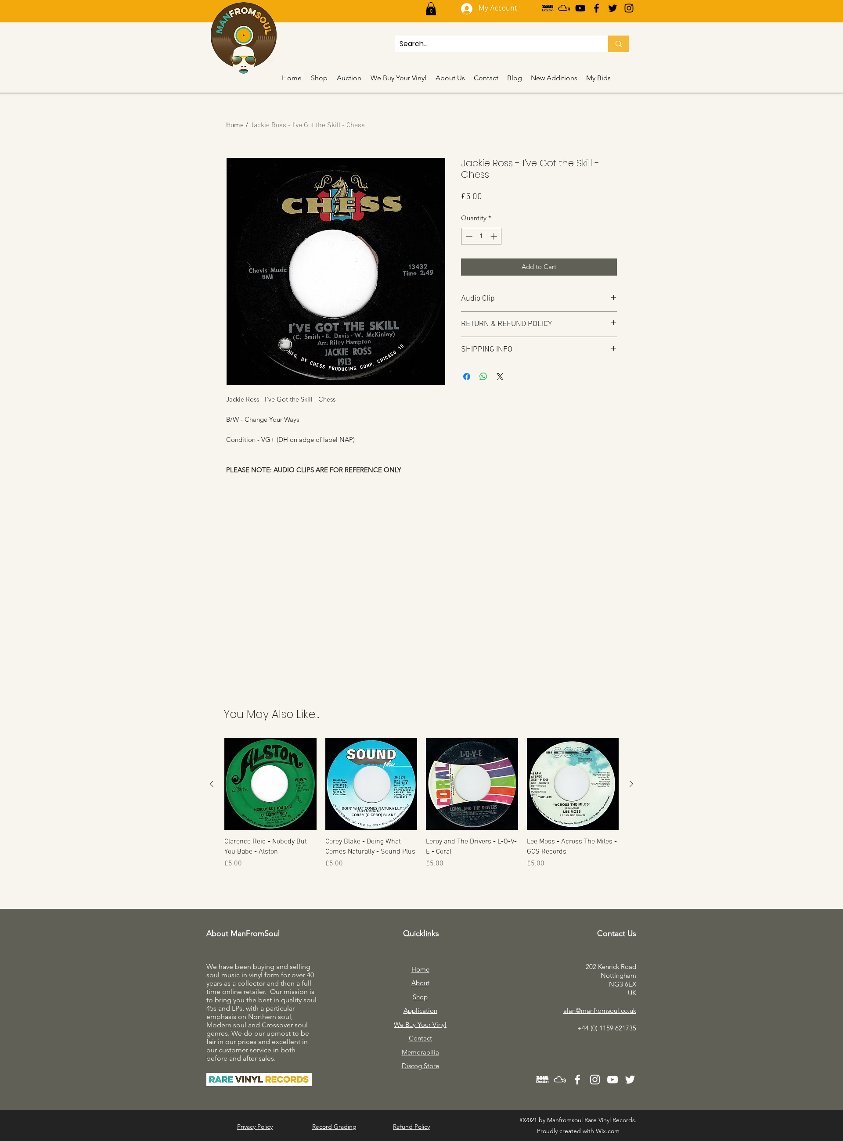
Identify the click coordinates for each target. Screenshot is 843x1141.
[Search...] (618, 44)
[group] (421, 808)
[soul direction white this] (542, 1079)
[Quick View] (270, 784)
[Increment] (495, 236)
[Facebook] (596, 8)
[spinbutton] (481, 236)
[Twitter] (613, 8)
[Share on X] (500, 376)
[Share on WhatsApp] (483, 376)
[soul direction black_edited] (548, 8)
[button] (430, 8)
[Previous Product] (211, 784)
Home (235, 125)
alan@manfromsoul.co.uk (599, 1010)
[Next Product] (631, 784)
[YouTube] (580, 8)
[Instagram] (629, 8)
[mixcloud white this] (559, 1079)
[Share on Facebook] (466, 376)
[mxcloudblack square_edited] (564, 8)
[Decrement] (468, 236)
